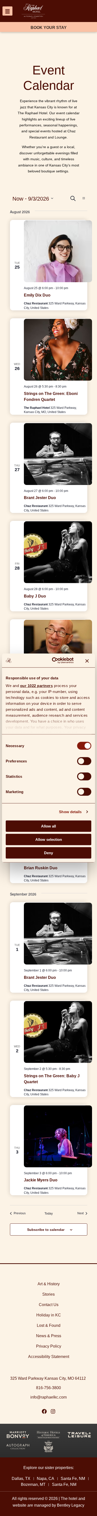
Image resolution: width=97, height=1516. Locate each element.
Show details (70, 812)
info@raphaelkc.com (48, 1397)
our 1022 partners (36, 686)
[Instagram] (52, 1411)
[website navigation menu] (7, 11)
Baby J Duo (35, 596)
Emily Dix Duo (37, 295)
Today (49, 1213)
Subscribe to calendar (45, 1230)
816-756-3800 (48, 1388)
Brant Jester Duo (40, 498)
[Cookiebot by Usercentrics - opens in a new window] (55, 660)
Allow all (48, 826)
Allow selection (48, 839)
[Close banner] (87, 660)
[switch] (84, 761)
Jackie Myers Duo (40, 1180)
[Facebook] (44, 1411)
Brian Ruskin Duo (40, 868)
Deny (48, 852)
